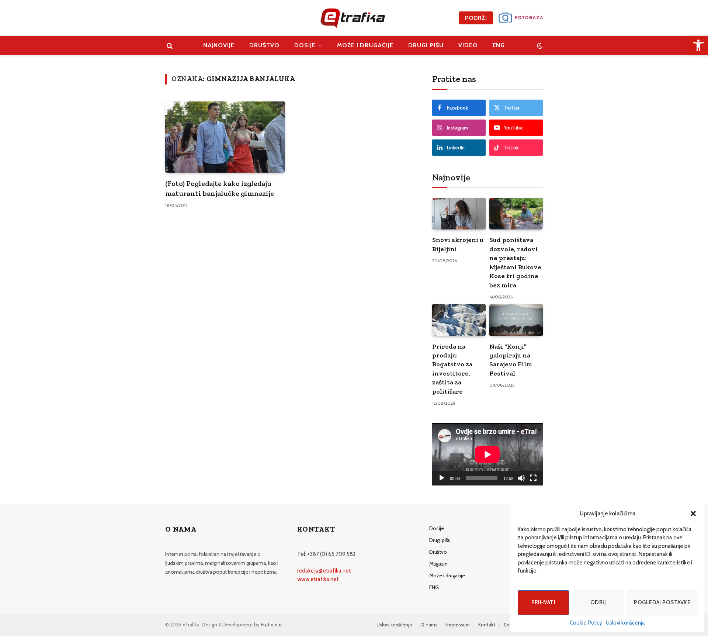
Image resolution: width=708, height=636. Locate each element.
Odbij (598, 602)
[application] (487, 454)
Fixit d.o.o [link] (271, 625)
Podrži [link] (476, 17)
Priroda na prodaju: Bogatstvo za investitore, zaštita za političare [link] (452, 368)
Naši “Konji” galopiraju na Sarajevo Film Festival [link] (510, 359)
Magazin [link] (438, 563)
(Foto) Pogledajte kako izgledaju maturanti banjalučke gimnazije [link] (219, 188)
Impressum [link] (458, 625)
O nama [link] (429, 625)
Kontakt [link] (486, 625)
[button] (693, 513)
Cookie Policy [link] (586, 622)
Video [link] (468, 45)
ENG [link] (499, 45)
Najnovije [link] (219, 45)
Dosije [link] (305, 45)
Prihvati (543, 602)
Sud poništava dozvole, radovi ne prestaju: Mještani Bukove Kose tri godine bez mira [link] (515, 262)
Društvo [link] (264, 45)
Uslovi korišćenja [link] (625, 622)
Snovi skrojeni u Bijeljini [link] (457, 244)
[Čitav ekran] (533, 478)
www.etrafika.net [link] (318, 579)
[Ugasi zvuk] (521, 478)
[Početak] (441, 478)
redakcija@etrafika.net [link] (324, 570)
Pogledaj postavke (662, 602)
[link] (698, 45)
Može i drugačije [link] (365, 45)
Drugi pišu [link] (426, 45)
